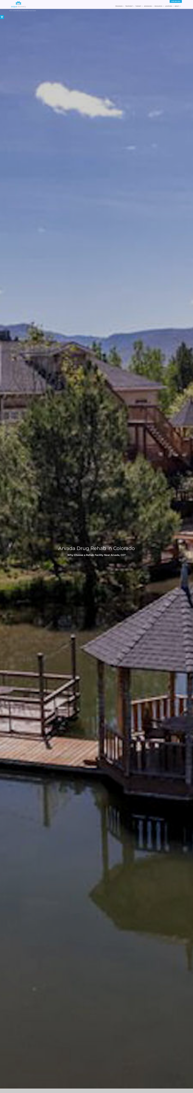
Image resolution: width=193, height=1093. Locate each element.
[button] (2, 17)
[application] (123, 6)
